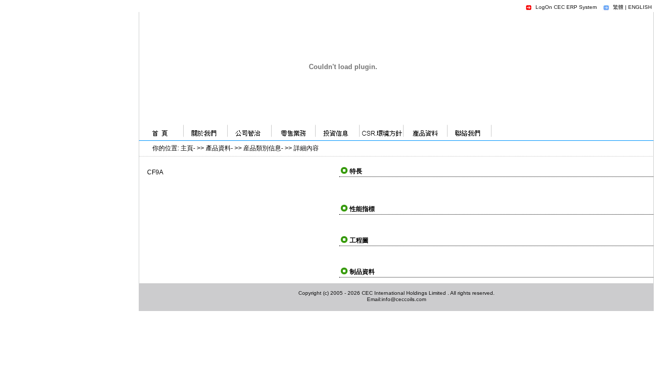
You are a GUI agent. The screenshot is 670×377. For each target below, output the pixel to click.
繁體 (618, 7)
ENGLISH (640, 7)
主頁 (187, 148)
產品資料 (218, 148)
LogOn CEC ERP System (566, 7)
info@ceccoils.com (404, 299)
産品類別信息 (262, 148)
